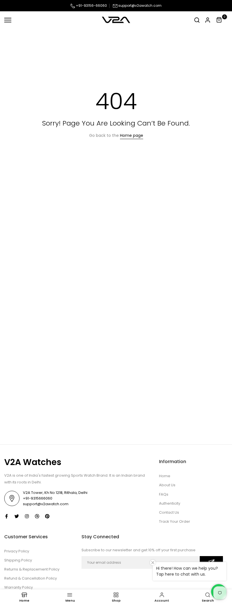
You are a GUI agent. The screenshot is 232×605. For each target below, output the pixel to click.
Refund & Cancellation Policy (30, 578)
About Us (167, 485)
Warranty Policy (18, 587)
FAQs (163, 494)
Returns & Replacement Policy (31, 569)
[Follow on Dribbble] (37, 516)
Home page (131, 135)
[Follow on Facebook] (6, 516)
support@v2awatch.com (140, 5)
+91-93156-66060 (91, 5)
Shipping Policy (18, 560)
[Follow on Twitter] (16, 516)
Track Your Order (174, 521)
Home (164, 476)
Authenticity (169, 503)
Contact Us (169, 512)
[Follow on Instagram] (27, 516)
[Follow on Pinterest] (47, 516)
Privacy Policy (16, 551)
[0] (219, 20)
